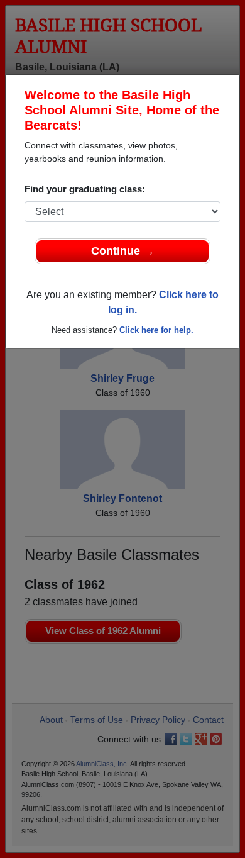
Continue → (123, 251)
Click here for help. (156, 330)
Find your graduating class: (84, 189)
